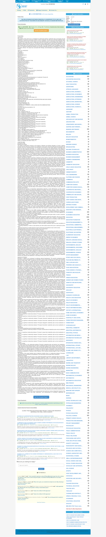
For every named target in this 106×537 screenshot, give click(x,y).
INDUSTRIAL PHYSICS (72, 333)
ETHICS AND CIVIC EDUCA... (73, 257)
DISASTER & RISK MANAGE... (74, 210)
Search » (42, 469)
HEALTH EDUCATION (71, 302)
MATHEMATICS (70, 378)
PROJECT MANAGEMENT (73, 423)
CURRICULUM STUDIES (72, 202)
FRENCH (68, 275)
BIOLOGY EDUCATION (72, 137)
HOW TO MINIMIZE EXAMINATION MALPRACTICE (76, 522)
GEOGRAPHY (69, 285)
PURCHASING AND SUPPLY (73, 438)
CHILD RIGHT (69, 169)
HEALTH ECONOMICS (72, 300)
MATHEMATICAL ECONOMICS (74, 375)
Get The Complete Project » (41, 397)
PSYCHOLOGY (70, 425)
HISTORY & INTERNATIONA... (74, 310)
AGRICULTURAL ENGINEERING (74, 96)
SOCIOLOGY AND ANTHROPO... (74, 466)
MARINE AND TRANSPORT (73, 363)
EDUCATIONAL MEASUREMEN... (74, 227)
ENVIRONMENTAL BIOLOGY (73, 245)
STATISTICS (69, 476)
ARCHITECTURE (70, 122)
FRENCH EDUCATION (71, 277)
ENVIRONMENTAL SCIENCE (73, 252)
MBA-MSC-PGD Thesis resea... (74, 506)
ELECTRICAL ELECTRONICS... (74, 230)
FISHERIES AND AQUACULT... (74, 265)
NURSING (68, 398)
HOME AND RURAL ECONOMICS (74, 312)
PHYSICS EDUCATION (72, 413)
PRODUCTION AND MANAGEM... (74, 420)
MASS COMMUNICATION (72, 373)
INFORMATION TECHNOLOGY (74, 338)
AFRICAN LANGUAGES (72, 89)
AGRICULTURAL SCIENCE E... (74, 107)
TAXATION (69, 481)
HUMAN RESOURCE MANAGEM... (75, 320)
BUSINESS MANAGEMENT (73, 157)
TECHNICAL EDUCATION (72, 486)
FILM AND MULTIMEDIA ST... (73, 260)
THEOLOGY (69, 491)
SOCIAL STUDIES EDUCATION (74, 463)
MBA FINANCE (70, 383)
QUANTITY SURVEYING (72, 443)
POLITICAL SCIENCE (71, 415)
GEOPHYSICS (69, 292)
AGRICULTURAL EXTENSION (73, 99)
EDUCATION (69, 217)
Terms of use (57, 532)
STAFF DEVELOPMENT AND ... (74, 473)
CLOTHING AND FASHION (73, 177)
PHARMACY (69, 405)
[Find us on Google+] (88, 4)
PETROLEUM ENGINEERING (73, 403)
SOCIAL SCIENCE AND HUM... (74, 461)
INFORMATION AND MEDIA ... (74, 335)
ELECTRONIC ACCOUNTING (73, 232)
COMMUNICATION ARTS (72, 182)
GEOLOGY (69, 290)
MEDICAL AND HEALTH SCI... (74, 388)
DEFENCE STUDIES (71, 204)
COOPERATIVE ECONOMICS (73, 192)
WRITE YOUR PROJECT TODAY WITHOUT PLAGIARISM (75, 517)
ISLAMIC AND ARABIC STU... (73, 350)
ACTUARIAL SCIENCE (72, 81)
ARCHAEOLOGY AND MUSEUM (74, 119)
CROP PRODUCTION (71, 197)
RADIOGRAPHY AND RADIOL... (74, 446)
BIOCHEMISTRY (70, 132)
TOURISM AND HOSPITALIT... (74, 493)
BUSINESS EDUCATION (72, 154)
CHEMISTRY (69, 162)
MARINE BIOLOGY (71, 365)
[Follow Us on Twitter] (85, 4)
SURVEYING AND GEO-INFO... (74, 478)
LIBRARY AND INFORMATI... (73, 358)
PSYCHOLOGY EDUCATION (73, 428)
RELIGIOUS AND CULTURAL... (74, 448)
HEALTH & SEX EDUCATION (73, 297)
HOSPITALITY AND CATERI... (73, 317)
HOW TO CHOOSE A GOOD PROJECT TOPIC (75, 524)
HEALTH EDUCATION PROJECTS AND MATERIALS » (78, 57)
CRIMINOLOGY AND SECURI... (74, 194)
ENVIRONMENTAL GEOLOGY (73, 250)
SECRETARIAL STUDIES (72, 456)
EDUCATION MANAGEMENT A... (74, 222)
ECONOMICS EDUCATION (73, 215)
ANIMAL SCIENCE (71, 117)
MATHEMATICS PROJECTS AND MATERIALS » (77, 69)
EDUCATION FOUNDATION (73, 220)
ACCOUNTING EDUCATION (73, 79)
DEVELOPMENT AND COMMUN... (74, 207)
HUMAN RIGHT (70, 322)
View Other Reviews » (41, 502)
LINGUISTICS (69, 360)
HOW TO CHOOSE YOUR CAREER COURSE (75, 515)
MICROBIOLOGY (70, 393)
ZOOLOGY (69, 503)
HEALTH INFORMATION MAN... (74, 307)
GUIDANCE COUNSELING (73, 295)
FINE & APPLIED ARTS (72, 262)
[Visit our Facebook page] (83, 4)
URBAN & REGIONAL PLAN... (74, 496)
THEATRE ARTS (70, 488)
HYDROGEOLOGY (71, 325)
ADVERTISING (70, 86)
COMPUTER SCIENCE (72, 184)
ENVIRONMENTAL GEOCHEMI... (74, 247)
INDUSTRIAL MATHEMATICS (73, 330)
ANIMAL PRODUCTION (72, 114)
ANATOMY (69, 112)
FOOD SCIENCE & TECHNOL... (74, 270)
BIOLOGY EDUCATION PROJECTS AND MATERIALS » (78, 49)
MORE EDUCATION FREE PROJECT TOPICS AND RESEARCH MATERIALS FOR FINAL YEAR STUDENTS (42, 403)
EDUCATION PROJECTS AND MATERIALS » (76, 41)
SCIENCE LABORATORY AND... (74, 453)
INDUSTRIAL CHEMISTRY (73, 328)
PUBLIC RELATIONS (71, 435)
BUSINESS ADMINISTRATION (74, 152)
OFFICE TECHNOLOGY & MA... (74, 400)
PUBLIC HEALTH (70, 433)
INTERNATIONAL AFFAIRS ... (73, 345)
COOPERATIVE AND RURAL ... (74, 189)
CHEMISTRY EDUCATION (72, 164)
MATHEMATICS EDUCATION (73, 380)
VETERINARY (69, 498)
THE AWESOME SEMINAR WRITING (73, 526)
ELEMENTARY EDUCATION (73, 235)
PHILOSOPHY (69, 408)
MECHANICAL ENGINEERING (74, 385)
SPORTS (68, 471)
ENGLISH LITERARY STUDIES (74, 242)
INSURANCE (69, 340)
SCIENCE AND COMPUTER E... (74, 451)
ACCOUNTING (70, 76)
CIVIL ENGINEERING (71, 174)
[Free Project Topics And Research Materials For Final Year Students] (17, 1)
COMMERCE (69, 179)
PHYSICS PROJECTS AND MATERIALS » (76, 33)
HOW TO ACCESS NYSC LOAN (72, 520)
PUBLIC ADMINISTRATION (73, 431)
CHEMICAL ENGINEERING (73, 159)
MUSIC (68, 395)
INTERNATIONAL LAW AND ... (74, 348)
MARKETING (69, 370)
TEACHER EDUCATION (72, 483)
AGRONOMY (69, 109)
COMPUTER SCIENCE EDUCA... (74, 187)
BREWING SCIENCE (71, 144)
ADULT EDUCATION (71, 84)
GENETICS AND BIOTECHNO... (74, 282)
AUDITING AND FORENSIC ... (73, 127)
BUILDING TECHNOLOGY (72, 149)
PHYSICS (68, 410)
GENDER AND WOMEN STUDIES (74, 280)
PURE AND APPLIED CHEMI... (74, 440)
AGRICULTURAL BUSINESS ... (74, 91)
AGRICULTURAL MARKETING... (74, 101)
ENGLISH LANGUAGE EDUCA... (74, 240)
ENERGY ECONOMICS (72, 237)
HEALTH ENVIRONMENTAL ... (74, 305)
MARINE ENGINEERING (72, 368)
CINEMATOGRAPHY (71, 172)
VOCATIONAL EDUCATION (73, 501)
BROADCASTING (70, 147)
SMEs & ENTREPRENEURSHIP (74, 458)
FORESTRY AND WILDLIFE (73, 272)
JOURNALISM (69, 353)
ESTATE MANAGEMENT (72, 255)
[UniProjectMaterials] (28, 6)
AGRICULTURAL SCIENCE (73, 104)
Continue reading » (47, 420)
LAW (67, 355)
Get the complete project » (41, 30)
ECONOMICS (69, 212)
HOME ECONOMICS (71, 315)
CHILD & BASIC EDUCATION (73, 167)
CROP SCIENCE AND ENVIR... (74, 199)
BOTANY (68, 142)
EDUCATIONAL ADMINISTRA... (74, 225)
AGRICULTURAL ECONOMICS (74, 94)
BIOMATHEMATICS (71, 139)
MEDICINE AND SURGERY (73, 390)
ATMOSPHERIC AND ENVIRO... (74, 124)
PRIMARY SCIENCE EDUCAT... (74, 418)
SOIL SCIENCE (70, 468)
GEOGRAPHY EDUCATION (73, 287)
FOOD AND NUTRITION (72, 267)
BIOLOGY (68, 134)
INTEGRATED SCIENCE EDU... (74, 343)
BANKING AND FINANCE (72, 129)
